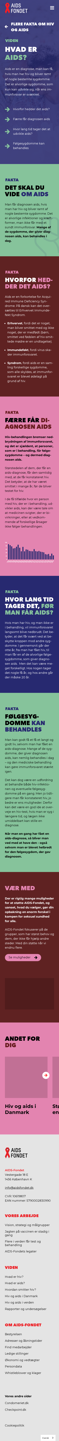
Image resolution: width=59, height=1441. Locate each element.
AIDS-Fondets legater (21, 1251)
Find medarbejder (18, 1347)
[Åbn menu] (52, 8)
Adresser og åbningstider (23, 1341)
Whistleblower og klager (23, 1373)
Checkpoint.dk (15, 1410)
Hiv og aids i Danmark (21, 1296)
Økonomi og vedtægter (22, 1360)
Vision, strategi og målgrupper (27, 1225)
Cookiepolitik (14, 1425)
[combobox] (48, 1438)
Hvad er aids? (15, 1283)
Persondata (13, 1366)
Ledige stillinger (17, 1353)
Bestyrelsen (13, 1334)
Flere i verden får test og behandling (23, 1243)
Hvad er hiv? (14, 1277)
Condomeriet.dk (17, 1403)
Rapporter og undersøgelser (25, 1309)
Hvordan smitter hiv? (20, 1289)
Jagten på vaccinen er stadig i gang (27, 1233)
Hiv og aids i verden (19, 1302)
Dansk (45, 1438)
